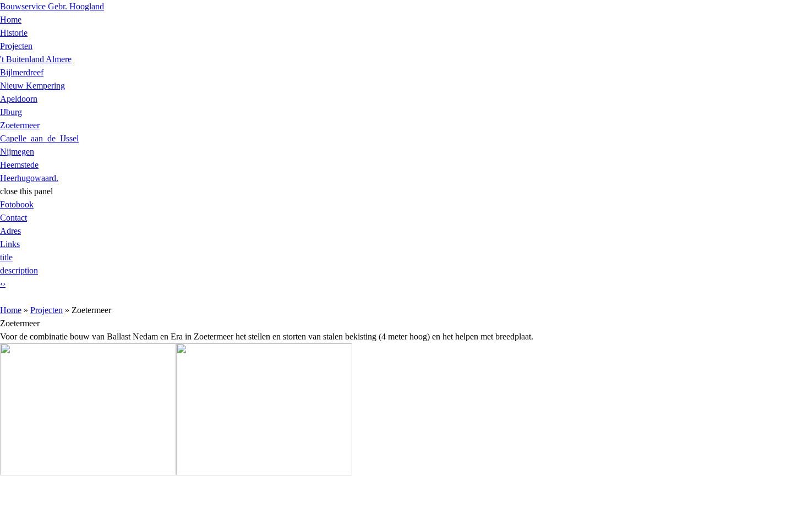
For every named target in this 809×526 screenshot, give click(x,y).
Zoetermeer (20, 125)
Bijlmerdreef (21, 72)
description (19, 270)
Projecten (16, 46)
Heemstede (19, 164)
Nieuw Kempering (32, 85)
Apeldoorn (18, 98)
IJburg (11, 112)
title (6, 257)
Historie (14, 32)
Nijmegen (17, 151)
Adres (10, 230)
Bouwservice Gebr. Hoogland (52, 6)
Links (10, 244)
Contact (13, 217)
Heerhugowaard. (29, 178)
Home (10, 19)
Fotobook (17, 204)
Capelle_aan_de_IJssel (39, 138)
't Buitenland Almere (36, 59)
